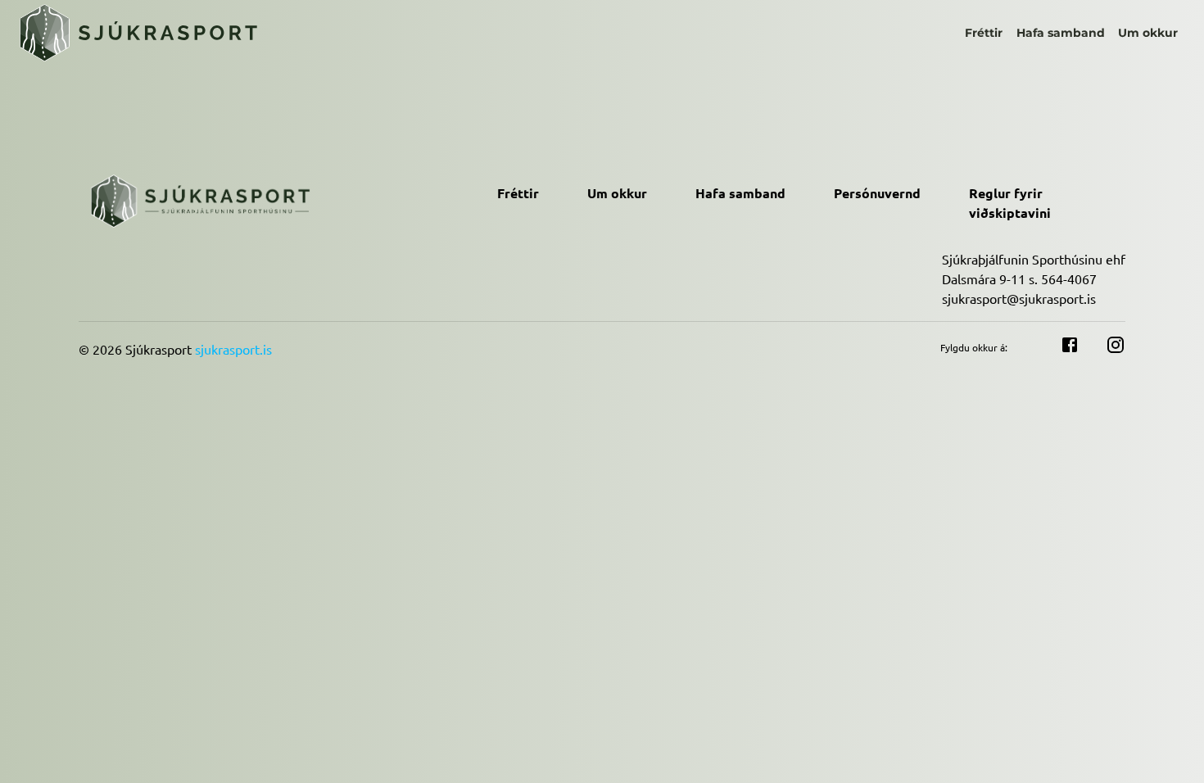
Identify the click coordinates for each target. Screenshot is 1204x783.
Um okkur (1148, 32)
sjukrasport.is (233, 349)
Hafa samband (1060, 32)
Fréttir (984, 32)
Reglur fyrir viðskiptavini (1010, 202)
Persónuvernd (877, 192)
